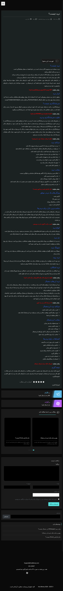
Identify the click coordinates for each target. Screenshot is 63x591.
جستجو (58, 513)
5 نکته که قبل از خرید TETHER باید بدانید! (41, 113)
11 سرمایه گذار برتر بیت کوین (44, 302)
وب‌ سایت (56, 491)
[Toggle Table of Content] (56, 61)
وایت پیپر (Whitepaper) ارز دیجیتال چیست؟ (49, 529)
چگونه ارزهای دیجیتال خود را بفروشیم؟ (42, 138)
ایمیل (28, 483)
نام (58, 483)
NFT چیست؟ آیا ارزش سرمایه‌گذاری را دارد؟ (40, 90)
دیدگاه (57, 464)
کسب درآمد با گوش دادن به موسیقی (42, 224)
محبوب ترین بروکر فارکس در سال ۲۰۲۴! (19, 438)
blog (34, 19)
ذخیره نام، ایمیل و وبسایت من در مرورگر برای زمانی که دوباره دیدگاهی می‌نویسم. (36, 499)
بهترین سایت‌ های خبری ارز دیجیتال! (51, 533)
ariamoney (40, 19)
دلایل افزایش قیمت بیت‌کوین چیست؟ (42, 189)
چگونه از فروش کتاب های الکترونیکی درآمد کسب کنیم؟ (38, 277)
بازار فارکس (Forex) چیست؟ (50, 438)
